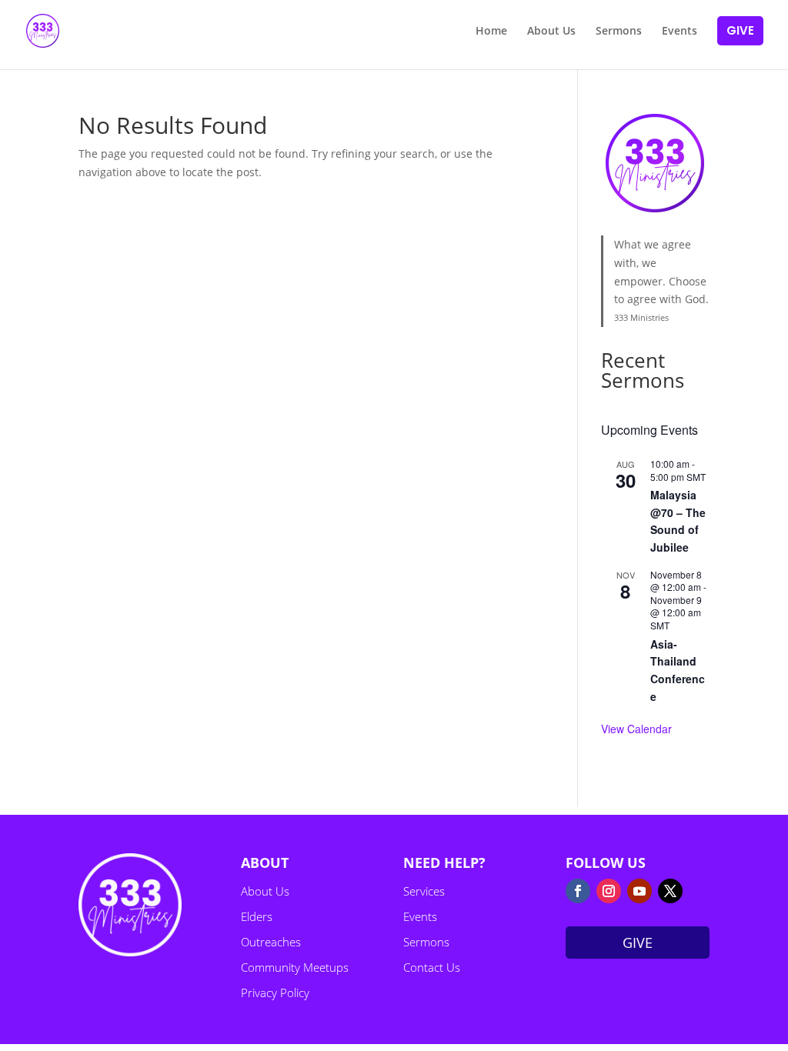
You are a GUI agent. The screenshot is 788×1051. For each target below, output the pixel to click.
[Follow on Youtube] (639, 891)
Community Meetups (295, 967)
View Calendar (636, 728)
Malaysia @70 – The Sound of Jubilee (678, 521)
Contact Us (431, 967)
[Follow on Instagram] (608, 891)
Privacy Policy (275, 992)
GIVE (638, 942)
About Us (265, 891)
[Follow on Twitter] (670, 891)
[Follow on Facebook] (578, 891)
